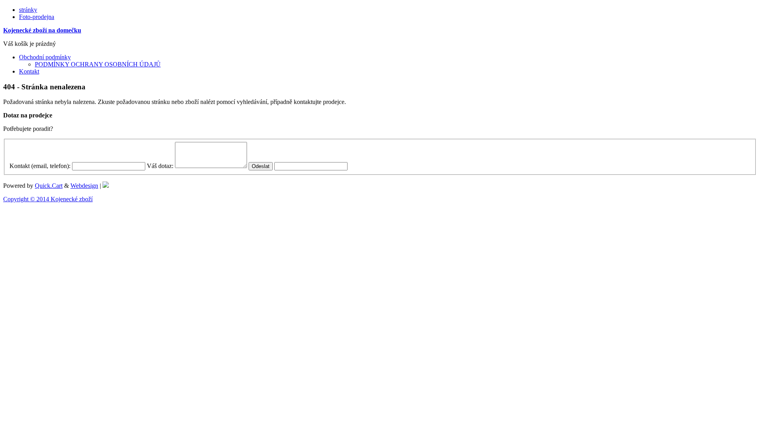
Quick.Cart (49, 185)
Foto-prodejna (36, 16)
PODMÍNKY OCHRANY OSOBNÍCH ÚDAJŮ (98, 64)
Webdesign (84, 185)
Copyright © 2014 (27, 199)
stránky (28, 9)
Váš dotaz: (160, 165)
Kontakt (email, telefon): (40, 165)
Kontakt (29, 71)
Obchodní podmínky (45, 57)
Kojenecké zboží (72, 199)
